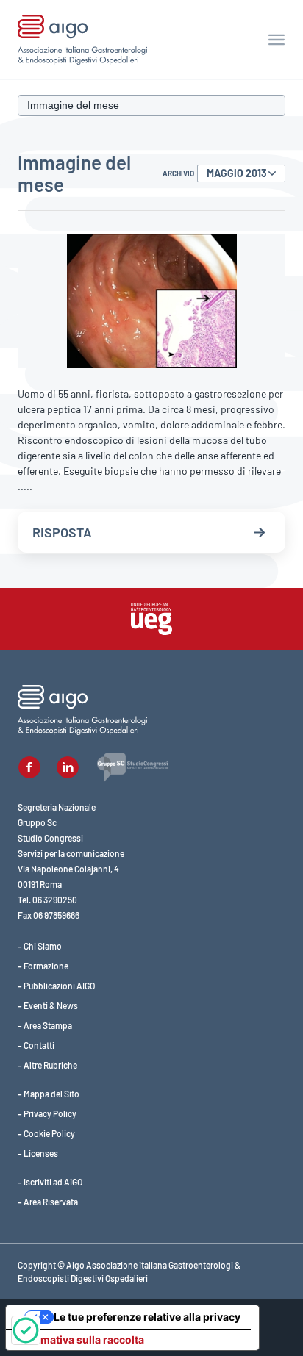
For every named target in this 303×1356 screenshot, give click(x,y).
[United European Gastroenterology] (151, 619)
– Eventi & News (48, 1005)
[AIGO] (82, 40)
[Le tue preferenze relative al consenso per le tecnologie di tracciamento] (26, 1330)
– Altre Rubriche (47, 1065)
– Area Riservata (48, 1202)
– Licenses (38, 1153)
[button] (276, 40)
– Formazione (43, 966)
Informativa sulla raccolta (80, 1339)
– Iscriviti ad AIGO (50, 1182)
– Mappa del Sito (48, 1093)
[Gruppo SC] (132, 767)
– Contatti (36, 1045)
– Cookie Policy (46, 1133)
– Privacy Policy (47, 1113)
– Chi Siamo (40, 946)
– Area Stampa (45, 1025)
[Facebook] (29, 767)
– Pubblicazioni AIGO (56, 985)
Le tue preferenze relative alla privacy (147, 1316)
